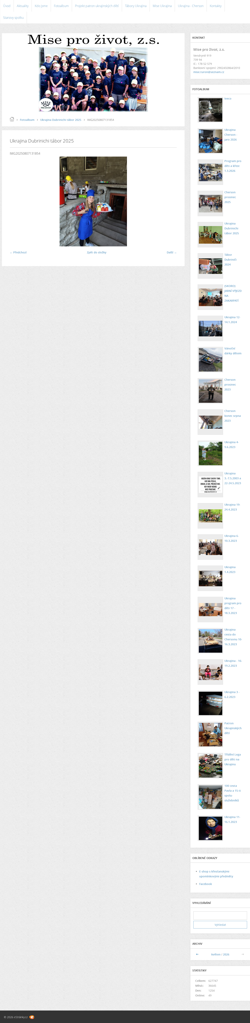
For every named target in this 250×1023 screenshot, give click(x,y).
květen (216, 954)
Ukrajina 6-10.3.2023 (231, 538)
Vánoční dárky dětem (232, 351)
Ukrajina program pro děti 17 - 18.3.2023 (232, 605)
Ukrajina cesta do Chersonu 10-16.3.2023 (233, 637)
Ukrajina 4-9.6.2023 (231, 444)
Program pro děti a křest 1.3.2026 (232, 166)
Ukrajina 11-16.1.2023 (232, 819)
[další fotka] (170, 201)
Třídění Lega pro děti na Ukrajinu (232, 759)
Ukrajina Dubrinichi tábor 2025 (60, 120)
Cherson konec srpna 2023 (232, 415)
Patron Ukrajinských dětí (233, 728)
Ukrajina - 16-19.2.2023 (233, 663)
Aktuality (23, 6)
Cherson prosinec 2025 (230, 197)
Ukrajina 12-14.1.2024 (232, 319)
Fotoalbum (61, 6)
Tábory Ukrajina (135, 6)
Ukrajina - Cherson (191, 6)
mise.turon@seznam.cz (208, 72)
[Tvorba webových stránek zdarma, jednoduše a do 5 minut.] (31, 1017)
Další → (172, 252)
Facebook (205, 884)
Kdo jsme (41, 6)
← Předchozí (18, 252)
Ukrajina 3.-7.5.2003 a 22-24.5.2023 (232, 478)
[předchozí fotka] (16, 201)
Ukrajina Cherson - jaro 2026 (230, 134)
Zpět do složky (96, 252)
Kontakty (215, 6)
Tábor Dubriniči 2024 (230, 259)
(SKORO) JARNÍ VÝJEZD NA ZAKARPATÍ (233, 293)
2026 (226, 954)
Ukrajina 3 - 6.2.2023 (232, 694)
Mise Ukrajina (162, 6)
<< (197, 954)
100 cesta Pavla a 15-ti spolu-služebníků (232, 793)
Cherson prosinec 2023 (230, 384)
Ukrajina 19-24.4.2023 (232, 507)
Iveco (227, 98)
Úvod (7, 6)
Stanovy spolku (13, 17)
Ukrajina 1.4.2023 (230, 569)
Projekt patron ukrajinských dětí (97, 6)
